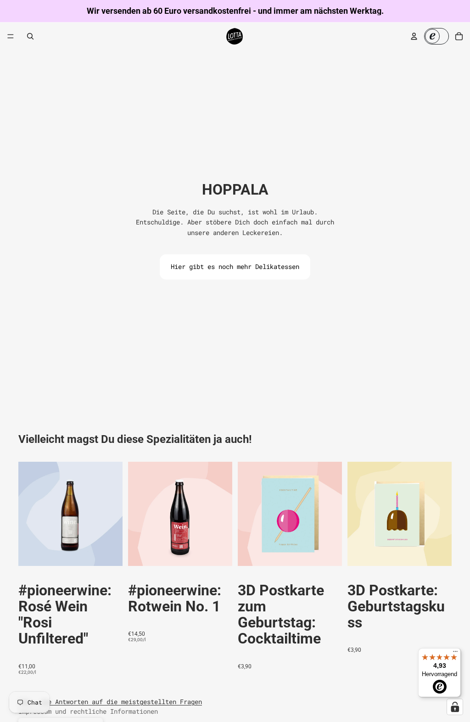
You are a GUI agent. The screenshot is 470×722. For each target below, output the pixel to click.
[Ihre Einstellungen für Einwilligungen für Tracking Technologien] (455, 707)
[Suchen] (30, 36)
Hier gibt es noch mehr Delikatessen (235, 266)
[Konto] (414, 36)
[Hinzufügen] (108, 551)
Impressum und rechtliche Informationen (88, 711)
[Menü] (10, 36)
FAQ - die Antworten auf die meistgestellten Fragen (110, 701)
